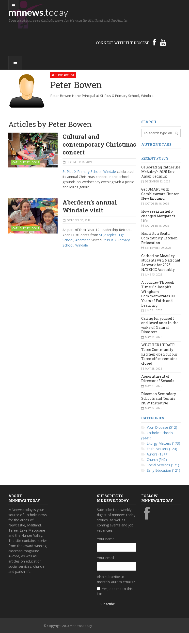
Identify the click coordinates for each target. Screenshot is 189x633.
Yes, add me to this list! (115, 591)
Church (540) (157, 459)
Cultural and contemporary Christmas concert (99, 144)
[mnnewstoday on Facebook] (154, 42)
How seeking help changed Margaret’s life (158, 216)
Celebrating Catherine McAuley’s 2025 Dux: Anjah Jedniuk (160, 172)
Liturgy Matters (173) (163, 443)
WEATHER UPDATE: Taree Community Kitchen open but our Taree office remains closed (159, 354)
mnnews (38, 12)
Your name (105, 539)
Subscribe (107, 604)
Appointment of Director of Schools (157, 378)
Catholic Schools (25, 162)
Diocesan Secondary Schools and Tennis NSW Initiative (158, 398)
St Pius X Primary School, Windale (89, 171)
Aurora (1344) (158, 454)
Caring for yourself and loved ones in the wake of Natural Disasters (159, 325)
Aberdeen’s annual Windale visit (90, 206)
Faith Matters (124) (162, 448)
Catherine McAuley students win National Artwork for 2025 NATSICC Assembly (160, 262)
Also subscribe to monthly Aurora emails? (116, 579)
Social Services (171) (163, 465)
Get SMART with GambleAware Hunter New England (160, 194)
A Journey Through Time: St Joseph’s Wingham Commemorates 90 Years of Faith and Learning (158, 293)
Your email (105, 557)
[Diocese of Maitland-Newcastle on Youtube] (163, 42)
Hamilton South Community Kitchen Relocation (159, 238)
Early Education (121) (163, 470)
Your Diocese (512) (162, 427)
